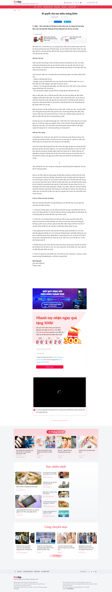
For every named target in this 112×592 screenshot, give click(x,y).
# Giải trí (45, 477)
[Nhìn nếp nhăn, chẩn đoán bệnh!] (64, 39)
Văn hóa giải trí (48, 7)
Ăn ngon (64, 7)
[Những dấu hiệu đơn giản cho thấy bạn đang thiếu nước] (38, 39)
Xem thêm (56, 555)
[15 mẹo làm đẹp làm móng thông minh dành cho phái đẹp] (45, 442)
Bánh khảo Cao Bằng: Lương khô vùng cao (50, 492)
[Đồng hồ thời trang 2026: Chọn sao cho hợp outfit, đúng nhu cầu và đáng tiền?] (25, 538)
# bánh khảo (51, 496)
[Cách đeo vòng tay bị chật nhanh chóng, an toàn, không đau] (66, 538)
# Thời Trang (19, 552)
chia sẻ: (50, 21)
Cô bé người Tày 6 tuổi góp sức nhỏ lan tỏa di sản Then (50, 473)
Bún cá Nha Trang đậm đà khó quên (27, 486)
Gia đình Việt (72, 7)
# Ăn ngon (18, 490)
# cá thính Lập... (51, 506)
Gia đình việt (45, 571)
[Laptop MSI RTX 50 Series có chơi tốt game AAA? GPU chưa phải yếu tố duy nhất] (28, 501)
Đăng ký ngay (49, 367)
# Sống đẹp (45, 516)
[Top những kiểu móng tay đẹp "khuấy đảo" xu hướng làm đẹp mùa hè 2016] (24, 442)
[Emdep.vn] (18, 2)
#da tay (66, 420)
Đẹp (15, 10)
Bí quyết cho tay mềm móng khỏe (87, 451)
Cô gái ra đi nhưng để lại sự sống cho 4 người (50, 512)
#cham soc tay (60, 420)
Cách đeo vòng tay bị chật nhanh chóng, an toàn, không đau (66, 547)
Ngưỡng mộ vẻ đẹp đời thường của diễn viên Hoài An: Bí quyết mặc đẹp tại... (86, 547)
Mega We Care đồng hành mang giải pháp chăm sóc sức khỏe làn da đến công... (45, 547)
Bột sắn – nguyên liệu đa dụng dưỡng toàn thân (65, 451)
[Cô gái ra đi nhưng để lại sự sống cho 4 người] (63, 513)
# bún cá (24, 490)
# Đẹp (38, 457)
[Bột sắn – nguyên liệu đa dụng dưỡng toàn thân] (66, 442)
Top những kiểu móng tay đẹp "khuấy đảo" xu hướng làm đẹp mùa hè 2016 (24, 451)
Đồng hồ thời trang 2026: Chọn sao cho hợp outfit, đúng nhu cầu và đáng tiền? (24, 547)
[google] (78, 3)
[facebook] (74, 3)
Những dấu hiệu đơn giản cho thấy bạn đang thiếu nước (50, 38)
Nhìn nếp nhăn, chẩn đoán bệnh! (75, 37)
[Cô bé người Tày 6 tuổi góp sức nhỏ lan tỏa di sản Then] (63, 475)
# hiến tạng (51, 516)
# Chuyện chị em (20, 457)
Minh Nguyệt (54, 17)
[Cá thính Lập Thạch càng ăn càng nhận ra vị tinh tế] (63, 504)
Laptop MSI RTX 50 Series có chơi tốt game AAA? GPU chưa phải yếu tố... (27, 511)
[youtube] (81, 3)
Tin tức (39, 7)
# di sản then (50, 477)
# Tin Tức (45, 487)
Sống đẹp (57, 7)
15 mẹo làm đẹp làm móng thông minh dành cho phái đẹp (44, 451)
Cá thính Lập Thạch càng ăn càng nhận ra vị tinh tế (50, 502)
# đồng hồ (24, 552)
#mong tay (54, 420)
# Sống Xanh (19, 515)
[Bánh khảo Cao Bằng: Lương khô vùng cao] (63, 494)
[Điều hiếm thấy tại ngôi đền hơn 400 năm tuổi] (63, 484)
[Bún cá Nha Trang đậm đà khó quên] (28, 478)
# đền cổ (49, 487)
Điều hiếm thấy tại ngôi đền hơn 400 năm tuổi (50, 483)
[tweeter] (76, 3)
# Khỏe (38, 552)
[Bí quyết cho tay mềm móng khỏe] (87, 442)
